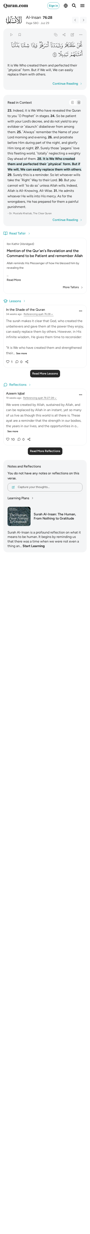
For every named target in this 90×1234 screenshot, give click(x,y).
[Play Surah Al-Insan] (11, 34)
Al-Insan (33, 17)
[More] (81, 34)
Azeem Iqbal (15, 393)
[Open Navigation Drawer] (82, 5)
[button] (79, 45)
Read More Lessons (45, 373)
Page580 (32, 23)
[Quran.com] (15, 6)
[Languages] (66, 5)
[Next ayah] (83, 20)
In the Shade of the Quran (25, 310)
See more (21, 353)
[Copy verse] (55, 34)
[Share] (64, 34)
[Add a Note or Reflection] (72, 34)
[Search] (74, 5)
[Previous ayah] (75, 20)
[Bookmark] (19, 34)
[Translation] (79, 102)
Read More (14, 280)
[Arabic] (72, 102)
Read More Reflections (45, 451)
